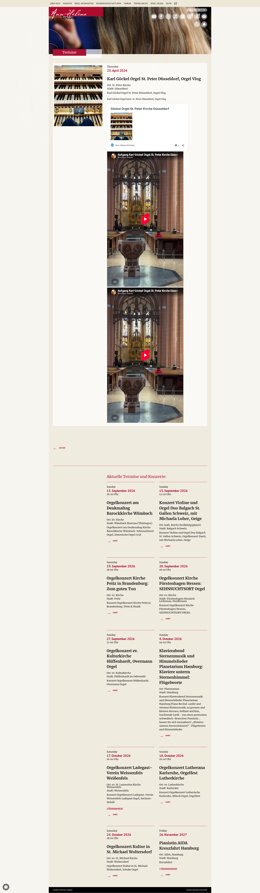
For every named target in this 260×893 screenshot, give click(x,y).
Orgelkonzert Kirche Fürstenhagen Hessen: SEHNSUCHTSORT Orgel (182, 583)
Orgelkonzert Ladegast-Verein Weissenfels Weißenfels (129, 773)
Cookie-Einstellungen (62, 890)
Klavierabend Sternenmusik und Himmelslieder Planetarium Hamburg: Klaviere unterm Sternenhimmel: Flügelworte (181, 666)
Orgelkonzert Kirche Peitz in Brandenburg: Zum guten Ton (128, 583)
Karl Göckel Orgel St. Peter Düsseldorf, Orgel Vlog (154, 78)
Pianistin (67, 3)
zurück (59, 448)
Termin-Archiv (141, 3)
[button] (6, 887)
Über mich (55, 3)
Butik (169, 3)
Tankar (127, 3)
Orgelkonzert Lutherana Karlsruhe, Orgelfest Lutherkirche (182, 773)
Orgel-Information (83, 3)
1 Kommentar (115, 808)
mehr (112, 541)
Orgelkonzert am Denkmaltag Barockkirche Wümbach (129, 508)
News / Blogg (157, 3)
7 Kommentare (168, 868)
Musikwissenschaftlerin (108, 3)
